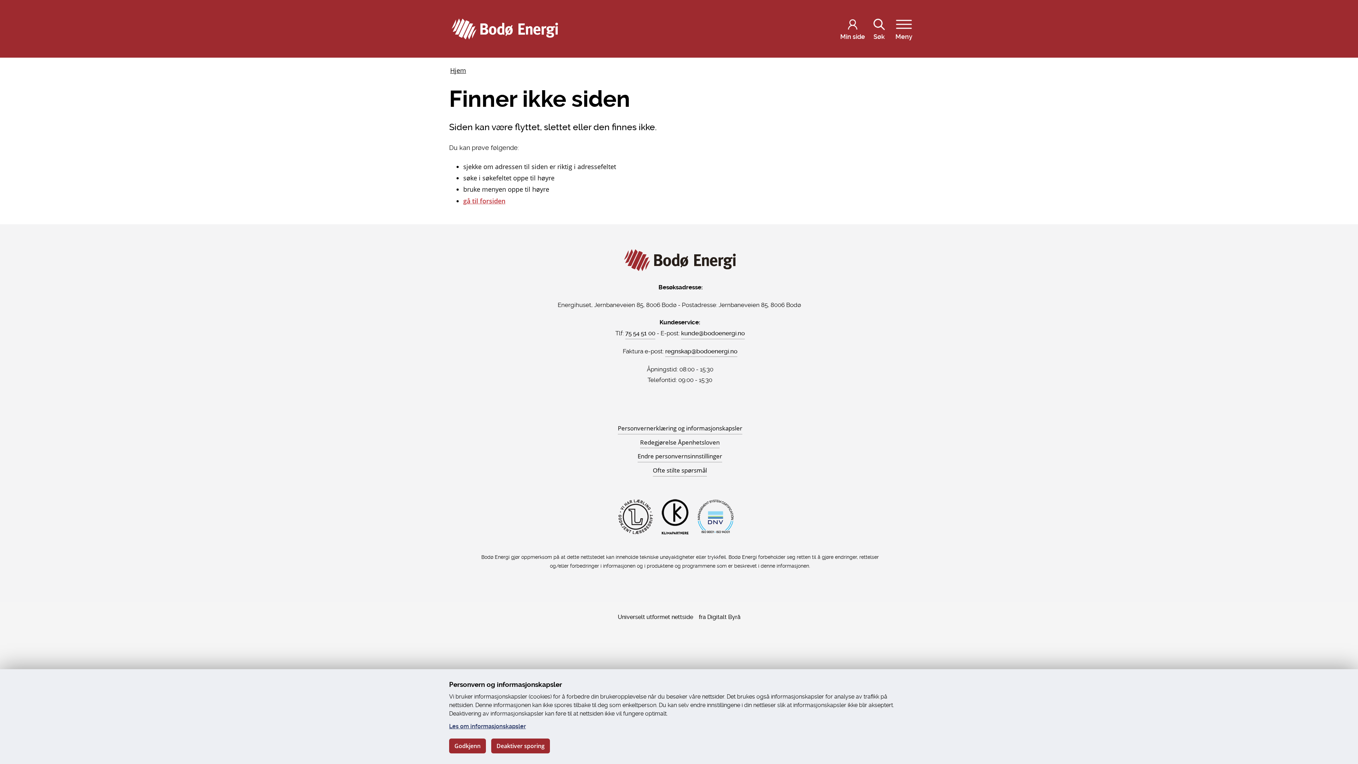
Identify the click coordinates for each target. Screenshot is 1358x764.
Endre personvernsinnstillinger (680, 456)
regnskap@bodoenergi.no (701, 351)
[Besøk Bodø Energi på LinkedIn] (688, 409)
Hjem (458, 70)
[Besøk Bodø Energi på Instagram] (680, 409)
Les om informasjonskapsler (487, 726)
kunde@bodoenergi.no (713, 333)
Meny (903, 36)
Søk (879, 36)
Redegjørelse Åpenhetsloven (680, 442)
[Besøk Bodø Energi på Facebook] (671, 409)
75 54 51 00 (640, 333)
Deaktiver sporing (521, 746)
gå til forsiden (484, 201)
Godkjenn (467, 746)
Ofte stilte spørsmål (680, 470)
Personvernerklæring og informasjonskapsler (680, 428)
